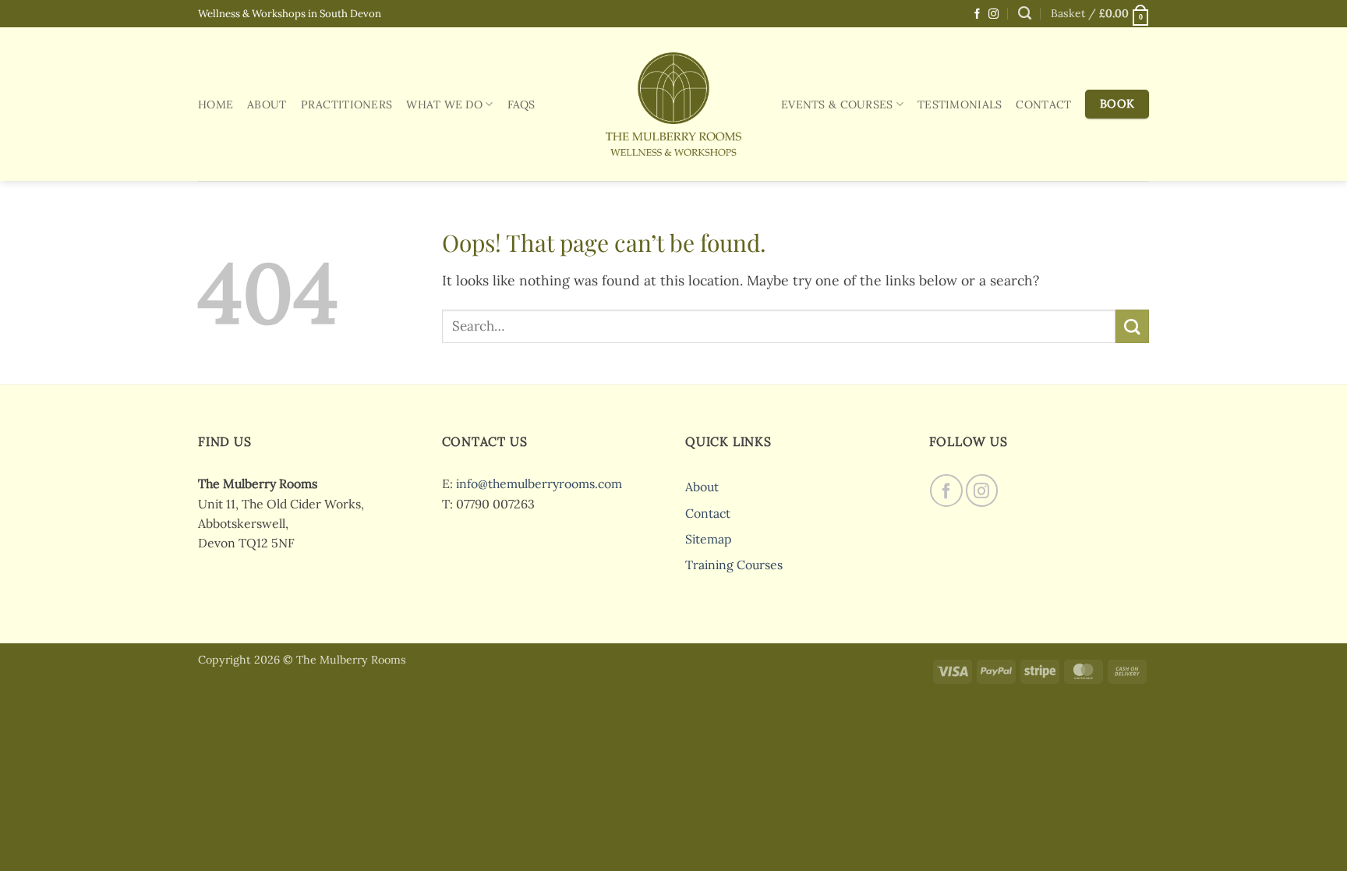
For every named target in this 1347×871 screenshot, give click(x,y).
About (266, 104)
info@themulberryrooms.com (539, 483)
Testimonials (959, 104)
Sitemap (708, 539)
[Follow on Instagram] (993, 14)
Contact (1043, 104)
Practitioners (347, 104)
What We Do (444, 104)
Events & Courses (837, 104)
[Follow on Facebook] (977, 14)
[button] (1100, 14)
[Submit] (1132, 326)
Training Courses (734, 564)
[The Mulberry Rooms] (673, 103)
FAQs (521, 104)
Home (215, 104)
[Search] (1024, 13)
